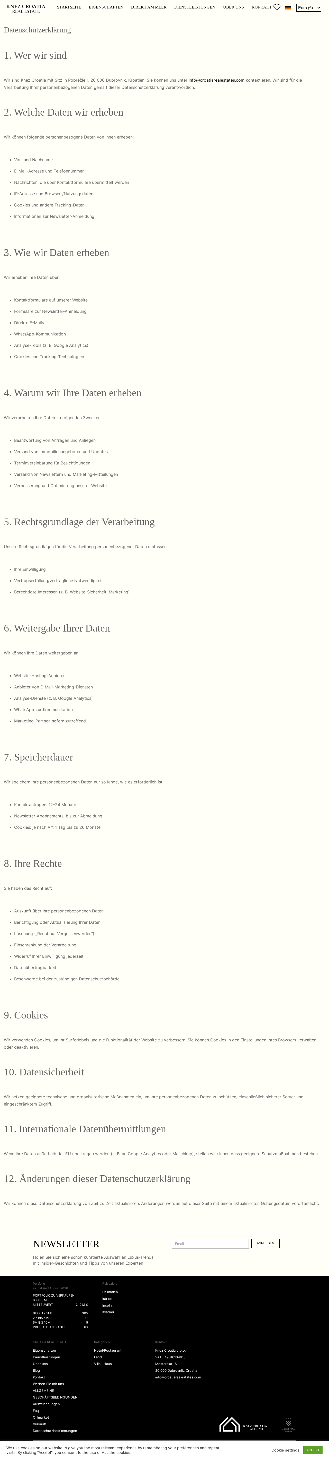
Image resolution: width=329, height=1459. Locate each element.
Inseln (107, 1305)
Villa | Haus (103, 1364)
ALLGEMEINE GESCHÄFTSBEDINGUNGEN (55, 1393)
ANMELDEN (265, 1243)
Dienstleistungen (194, 7)
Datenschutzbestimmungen (55, 1431)
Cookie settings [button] (285, 1450)
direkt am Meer (149, 7)
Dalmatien (110, 1292)
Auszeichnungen (46, 1404)
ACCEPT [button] (312, 1450)
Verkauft (40, 1424)
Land (98, 1357)
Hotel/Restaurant (108, 1350)
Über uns (233, 7)
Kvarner (108, 1312)
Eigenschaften (106, 7)
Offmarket (41, 1417)
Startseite (69, 7)
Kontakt (262, 7)
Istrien (107, 1299)
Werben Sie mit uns (48, 1384)
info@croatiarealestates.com (216, 80)
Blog (36, 1370)
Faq (36, 1411)
